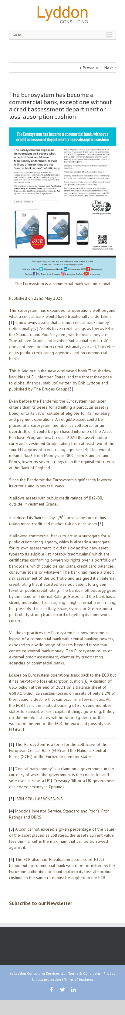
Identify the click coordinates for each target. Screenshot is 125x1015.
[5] (100, 523)
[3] (70, 389)
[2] (35, 328)
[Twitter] (62, 989)
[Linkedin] (73, 989)
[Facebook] (51, 989)
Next (108, 68)
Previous (91, 68)
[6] (86, 681)
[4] (85, 449)
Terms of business (79, 979)
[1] (11, 322)
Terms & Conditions (84, 973)
